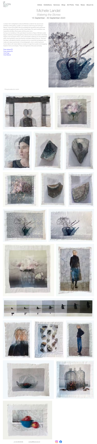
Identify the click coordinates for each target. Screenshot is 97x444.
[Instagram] (56, 441)
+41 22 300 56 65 (18, 441)
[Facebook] (60, 441)
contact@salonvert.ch (34, 441)
